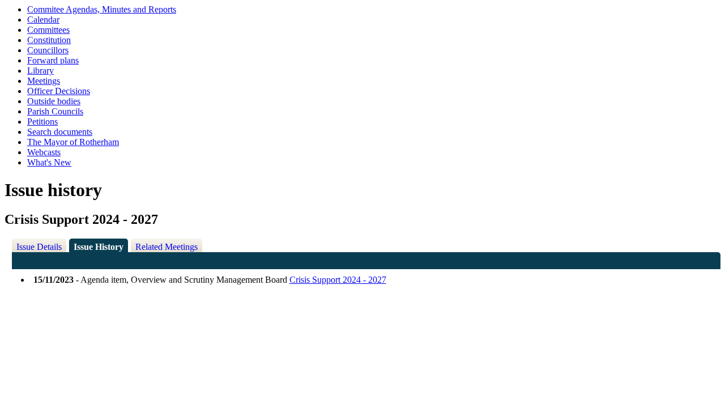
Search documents (59, 132)
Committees (48, 30)
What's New (49, 162)
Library (40, 70)
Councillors (48, 50)
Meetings (43, 81)
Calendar (43, 19)
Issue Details (39, 247)
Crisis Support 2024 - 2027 (337, 279)
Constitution (49, 40)
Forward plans (53, 60)
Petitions (42, 121)
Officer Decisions (58, 91)
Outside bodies (53, 101)
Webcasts (44, 152)
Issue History (98, 247)
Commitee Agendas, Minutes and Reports (101, 9)
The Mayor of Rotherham (73, 142)
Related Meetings (166, 247)
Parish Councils (55, 111)
